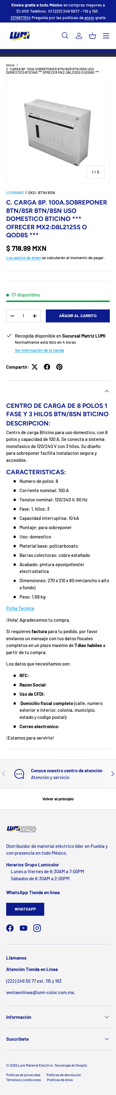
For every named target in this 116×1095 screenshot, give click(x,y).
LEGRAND (15, 192)
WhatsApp (25, 908)
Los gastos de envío (23, 257)
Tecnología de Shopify (70, 1065)
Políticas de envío (60, 1080)
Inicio (10, 65)
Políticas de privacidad (23, 1075)
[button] (92, 36)
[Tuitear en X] (34, 367)
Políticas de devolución (63, 1075)
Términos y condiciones (23, 1080)
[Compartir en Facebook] (47, 367)
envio (89, 17)
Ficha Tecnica (20, 608)
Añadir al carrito (78, 315)
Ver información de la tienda (39, 350)
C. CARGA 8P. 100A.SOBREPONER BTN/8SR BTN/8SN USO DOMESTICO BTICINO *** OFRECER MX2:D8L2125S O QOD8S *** (52, 70)
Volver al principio (58, 798)
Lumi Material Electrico (35, 1065)
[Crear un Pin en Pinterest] (59, 367)
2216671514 (21, 17)
